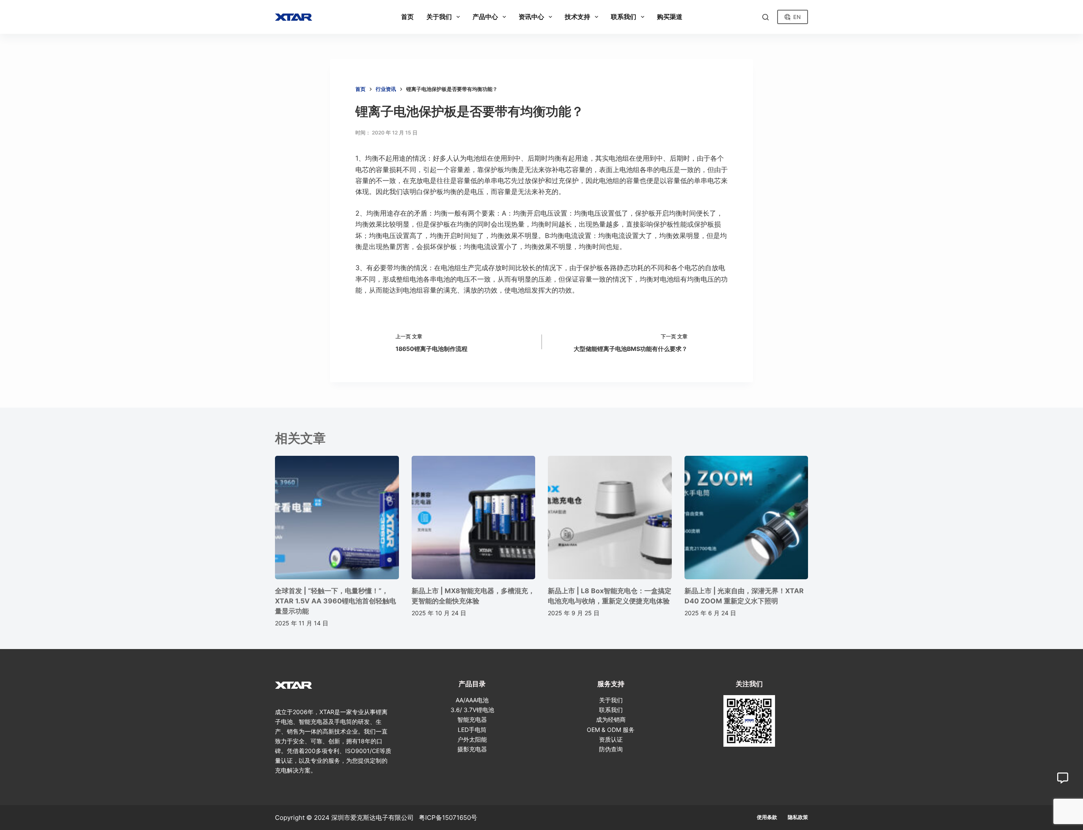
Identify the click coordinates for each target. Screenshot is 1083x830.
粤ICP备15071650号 (448, 818)
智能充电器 (472, 719)
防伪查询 (611, 749)
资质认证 (611, 739)
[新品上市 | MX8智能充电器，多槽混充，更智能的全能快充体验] (474, 518)
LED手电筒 (472, 729)
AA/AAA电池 (472, 700)
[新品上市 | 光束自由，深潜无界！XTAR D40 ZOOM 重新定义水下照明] (746, 518)
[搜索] (765, 17)
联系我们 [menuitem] (623, 17)
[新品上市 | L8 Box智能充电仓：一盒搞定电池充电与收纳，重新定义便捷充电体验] (610, 518)
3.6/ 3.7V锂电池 (472, 709)
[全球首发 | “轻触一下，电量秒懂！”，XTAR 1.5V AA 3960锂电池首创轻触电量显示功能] (337, 518)
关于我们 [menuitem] (439, 17)
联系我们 (611, 709)
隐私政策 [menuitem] (798, 817)
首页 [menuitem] (407, 17)
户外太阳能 (472, 739)
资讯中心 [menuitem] (531, 17)
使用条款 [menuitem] (767, 817)
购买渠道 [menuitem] (669, 17)
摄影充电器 (472, 749)
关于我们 (611, 700)
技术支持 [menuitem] (577, 17)
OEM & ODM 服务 (611, 729)
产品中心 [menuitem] (485, 17)
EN (797, 17)
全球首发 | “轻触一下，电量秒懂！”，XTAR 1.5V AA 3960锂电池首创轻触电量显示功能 (335, 600)
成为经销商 (611, 719)
